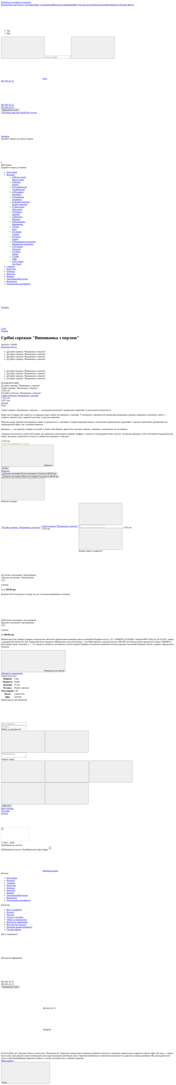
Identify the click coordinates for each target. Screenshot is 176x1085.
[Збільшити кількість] (100, 539)
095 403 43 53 (7, 107)
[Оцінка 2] (67, 771)
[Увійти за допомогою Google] (67, 742)
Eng (8, 33)
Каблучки (11, 269)
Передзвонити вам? (10, 110)
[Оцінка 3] (111, 771)
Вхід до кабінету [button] (14, 910)
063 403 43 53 (7, 81)
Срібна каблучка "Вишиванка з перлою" (20, 395)
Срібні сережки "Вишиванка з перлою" (59, 526)
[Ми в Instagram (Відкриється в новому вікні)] (63, 26)
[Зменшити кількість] (100, 514)
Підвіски (11, 271)
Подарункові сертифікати (19, 284)
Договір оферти (126, 5)
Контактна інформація (63, 5)
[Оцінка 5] (67, 793)
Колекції (11, 174)
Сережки (11, 266)
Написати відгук (9, 347)
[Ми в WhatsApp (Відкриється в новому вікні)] (145, 26)
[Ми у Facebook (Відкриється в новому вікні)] (21, 26)
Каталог (5, 5)
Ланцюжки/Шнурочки (17, 279)
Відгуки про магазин (84, 5)
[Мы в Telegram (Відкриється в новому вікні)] (104, 26)
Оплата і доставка (24, 5)
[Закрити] (23, 489)
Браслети (11, 274)
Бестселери (12, 172)
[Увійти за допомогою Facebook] (23, 742)
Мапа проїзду (7, 1060)
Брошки (10, 276)
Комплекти (12, 281)
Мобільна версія (50, 871)
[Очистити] (93, 48)
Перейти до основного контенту (16, 2)
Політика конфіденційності (106, 5)
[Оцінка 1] (23, 771)
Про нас (12, 5)
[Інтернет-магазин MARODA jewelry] (15, 840)
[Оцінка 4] (23, 793)
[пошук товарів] (23, 48)
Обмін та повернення (43, 5)
